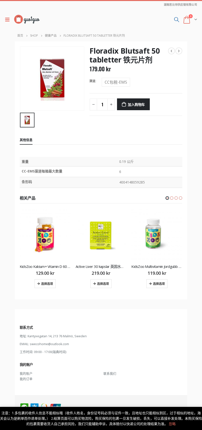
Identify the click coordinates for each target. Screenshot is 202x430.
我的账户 (26, 373)
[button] (167, 198)
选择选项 (47, 283)
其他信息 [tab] (26, 140)
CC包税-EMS (116, 82)
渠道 (92, 81)
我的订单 (26, 379)
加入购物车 (136, 104)
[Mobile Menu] (8, 19)
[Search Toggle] (177, 19)
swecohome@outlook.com (49, 344)
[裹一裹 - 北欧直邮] (26, 19)
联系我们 (109, 373)
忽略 (172, 423)
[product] (45, 234)
